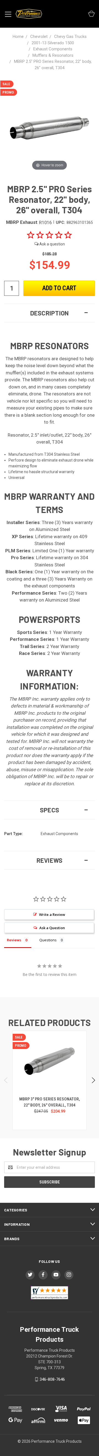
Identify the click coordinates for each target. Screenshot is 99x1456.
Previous (6, 1080)
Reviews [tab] (14, 939)
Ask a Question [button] (52, 927)
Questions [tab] (48, 939)
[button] (49, 313)
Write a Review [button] (52, 914)
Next (93, 1080)
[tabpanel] (50, 1080)
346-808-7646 (52, 1379)
